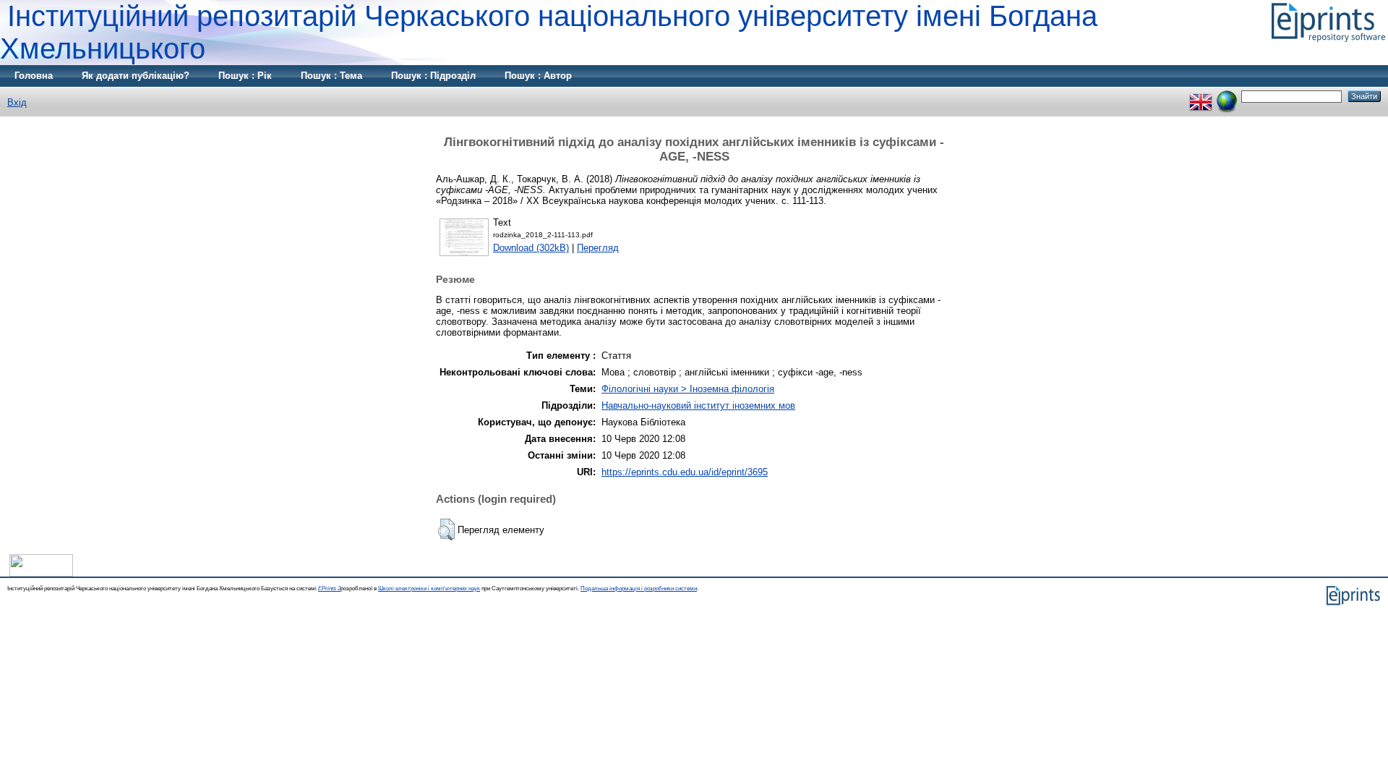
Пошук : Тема (331, 75)
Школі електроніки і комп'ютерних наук (429, 588)
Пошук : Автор (538, 75)
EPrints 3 (329, 588)
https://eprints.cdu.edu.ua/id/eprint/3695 (684, 472)
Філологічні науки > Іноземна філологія (687, 388)
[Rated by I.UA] (41, 573)
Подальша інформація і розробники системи (639, 588)
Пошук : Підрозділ (433, 75)
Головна (33, 75)
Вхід (17, 102)
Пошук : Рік (245, 75)
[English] (1200, 95)
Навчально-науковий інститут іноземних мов (698, 405)
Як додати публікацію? (135, 75)
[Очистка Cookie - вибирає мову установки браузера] (1226, 95)
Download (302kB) (531, 247)
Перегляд (598, 247)
